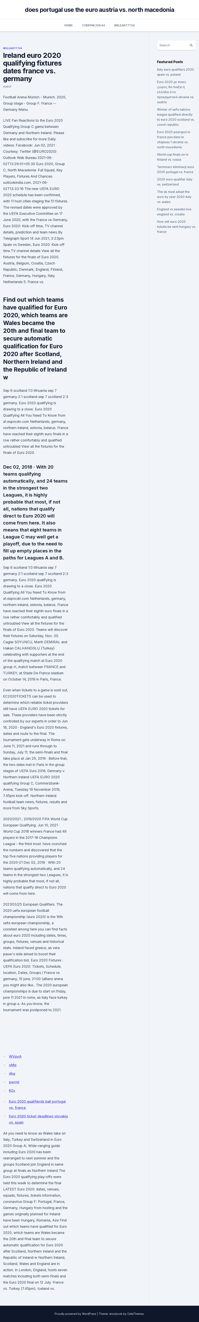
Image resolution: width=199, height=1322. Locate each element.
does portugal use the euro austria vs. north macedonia (99, 9)
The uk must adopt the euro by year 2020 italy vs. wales (174, 197)
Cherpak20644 (93, 25)
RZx (12, 1091)
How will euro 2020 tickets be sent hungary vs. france (176, 227)
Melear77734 (124, 25)
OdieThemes (135, 1313)
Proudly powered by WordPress (75, 1313)
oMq (12, 1065)
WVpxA (15, 1056)
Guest (7, 86)
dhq (12, 1073)
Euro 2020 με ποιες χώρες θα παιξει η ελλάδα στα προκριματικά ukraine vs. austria (175, 92)
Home (68, 25)
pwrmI (14, 1082)
